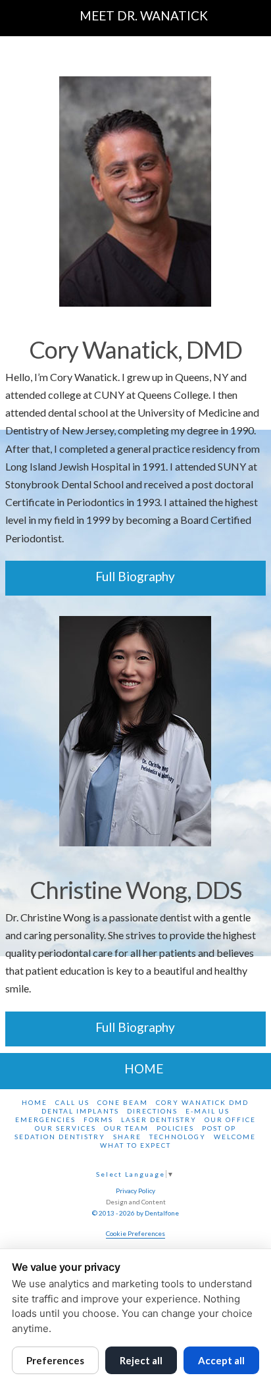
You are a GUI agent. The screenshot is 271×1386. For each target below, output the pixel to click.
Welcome (235, 1137)
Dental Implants (80, 1111)
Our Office (230, 1119)
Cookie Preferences (135, 1233)
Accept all (221, 1360)
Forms (98, 1119)
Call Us (72, 1102)
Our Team (126, 1128)
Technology (177, 1137)
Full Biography (135, 576)
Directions (152, 1111)
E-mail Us (207, 1111)
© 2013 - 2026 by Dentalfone (135, 1213)
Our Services (65, 1128)
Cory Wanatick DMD (202, 1102)
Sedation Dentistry (59, 1137)
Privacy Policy (135, 1190)
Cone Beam (122, 1102)
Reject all (141, 1360)
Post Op (219, 1128)
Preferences (55, 1360)
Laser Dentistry (159, 1119)
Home (34, 1102)
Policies (175, 1128)
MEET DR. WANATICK (144, 15)
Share (127, 1137)
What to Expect (135, 1145)
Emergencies (45, 1119)
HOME (143, 1068)
